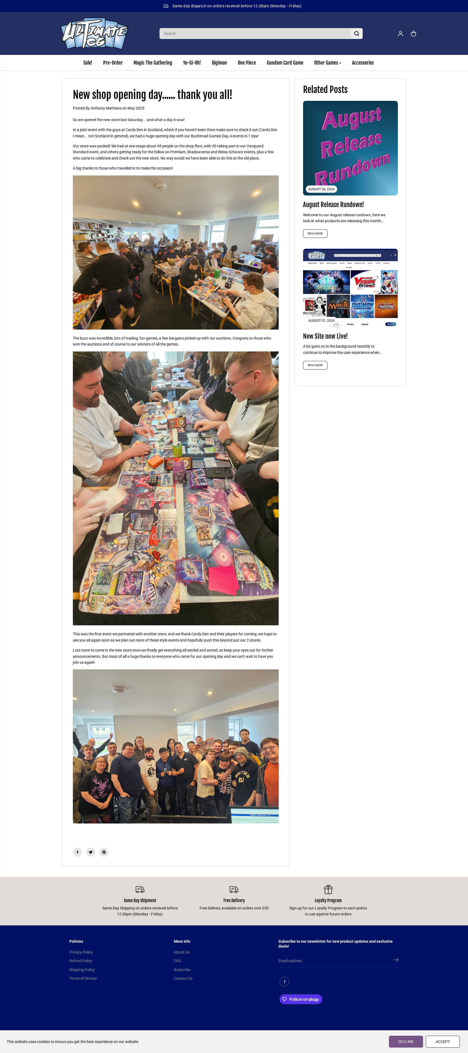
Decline (406, 1041)
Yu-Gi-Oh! (192, 63)
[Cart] (414, 33)
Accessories (363, 63)
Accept (443, 1041)
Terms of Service (83, 978)
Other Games (326, 63)
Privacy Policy (81, 952)
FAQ (177, 961)
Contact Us (183, 978)
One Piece (247, 63)
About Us (181, 952)
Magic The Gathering (153, 63)
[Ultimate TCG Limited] (94, 33)
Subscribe (182, 970)
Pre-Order (113, 63)
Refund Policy (80, 961)
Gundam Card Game (285, 63)
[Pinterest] (104, 852)
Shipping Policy (82, 970)
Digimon (219, 63)
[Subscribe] (396, 961)
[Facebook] (77, 852)
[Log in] (401, 33)
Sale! (87, 63)
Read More (315, 233)
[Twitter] (90, 852)
